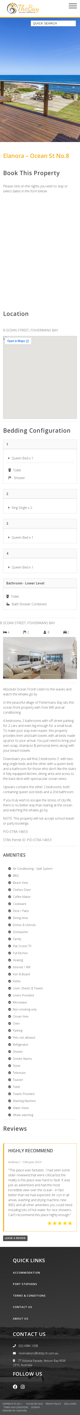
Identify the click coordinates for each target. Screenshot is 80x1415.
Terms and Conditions (16, 1407)
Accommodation (26, 1272)
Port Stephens (25, 1284)
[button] (8, 658)
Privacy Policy (54, 1403)
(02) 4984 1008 (28, 1346)
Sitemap (35, 1407)
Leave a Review (15, 1238)
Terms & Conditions (29, 1295)
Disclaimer (70, 1403)
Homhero (21, 1410)
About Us (20, 1318)
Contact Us (22, 1307)
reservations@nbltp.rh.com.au (38, 1353)
